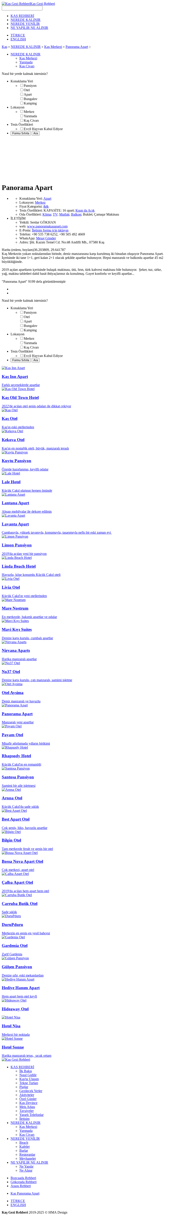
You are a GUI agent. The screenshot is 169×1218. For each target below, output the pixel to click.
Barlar (23, 1150)
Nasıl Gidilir (28, 1075)
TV (55, 214)
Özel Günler (28, 1099)
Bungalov (30, 99)
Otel (27, 90)
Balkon (76, 214)
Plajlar (23, 1087)
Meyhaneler (27, 1158)
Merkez (29, 112)
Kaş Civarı (26, 66)
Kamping (30, 103)
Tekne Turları (28, 1083)
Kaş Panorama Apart (25, 1193)
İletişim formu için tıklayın (50, 230)
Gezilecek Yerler (30, 1091)
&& (46, 206)
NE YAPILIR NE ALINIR (29, 28)
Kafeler (24, 1146)
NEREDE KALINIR (25, 20)
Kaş (4, 47)
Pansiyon (30, 85)
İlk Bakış (25, 1071)
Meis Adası (27, 1107)
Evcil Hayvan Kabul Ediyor (43, 129)
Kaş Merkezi (53, 47)
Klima (46, 214)
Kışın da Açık (85, 210)
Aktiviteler (26, 1095)
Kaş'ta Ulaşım (29, 1079)
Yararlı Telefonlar (31, 1115)
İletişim (24, 1119)
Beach (23, 1142)
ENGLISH (18, 39)
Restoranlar (27, 1154)
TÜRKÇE (18, 35)
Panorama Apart (77, 47)
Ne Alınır (25, 1170)
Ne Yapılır (26, 1166)
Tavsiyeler (26, 1111)
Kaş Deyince (28, 1103)
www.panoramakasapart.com (47, 226)
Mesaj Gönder (46, 238)
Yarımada (26, 62)
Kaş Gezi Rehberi (42, 4)
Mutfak (64, 214)
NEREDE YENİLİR (25, 24)
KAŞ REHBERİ (22, 16)
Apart (28, 94)
